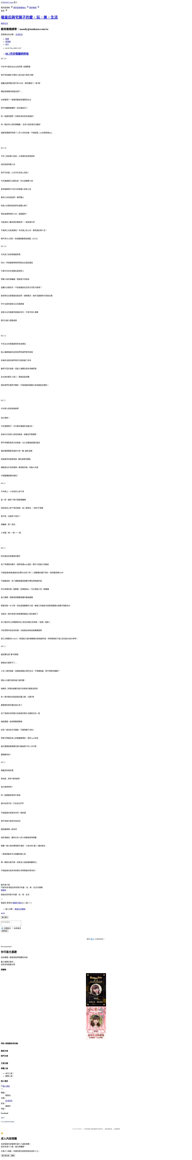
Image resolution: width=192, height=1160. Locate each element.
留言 (20, 903)
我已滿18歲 (5, 1155)
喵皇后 (3, 890)
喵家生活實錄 (20, 909)
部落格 (8, 42)
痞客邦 (15, 903)
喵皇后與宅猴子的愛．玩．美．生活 (29, 17)
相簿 (7, 39)
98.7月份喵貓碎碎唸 (17, 53)
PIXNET (79, 1129)
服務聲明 (117, 1129)
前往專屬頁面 (96, 989)
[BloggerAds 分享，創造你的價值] (96, 979)
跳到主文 (4, 23)
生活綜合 (19, 34)
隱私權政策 (108, 1129)
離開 (12, 1155)
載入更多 (5, 917)
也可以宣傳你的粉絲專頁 (7, 1121)
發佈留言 (5, 931)
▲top (3, 913)
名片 (7, 44)
